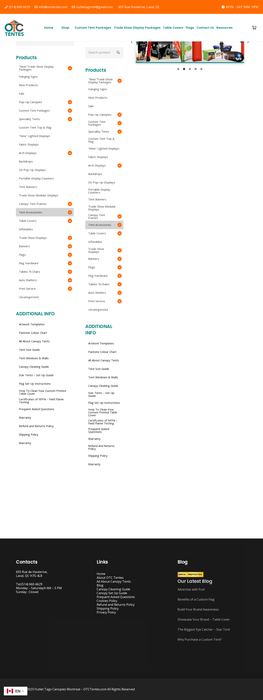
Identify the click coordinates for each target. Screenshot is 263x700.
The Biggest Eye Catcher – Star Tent (204, 629)
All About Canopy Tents (114, 581)
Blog (100, 585)
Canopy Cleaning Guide (113, 589)
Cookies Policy (107, 601)
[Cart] (254, 27)
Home (101, 574)
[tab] (178, 69)
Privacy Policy (106, 612)
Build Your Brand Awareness (198, 609)
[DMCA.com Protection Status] (191, 576)
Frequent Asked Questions (116, 597)
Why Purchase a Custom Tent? (200, 639)
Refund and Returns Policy (116, 604)
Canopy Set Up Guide (112, 593)
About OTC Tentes (110, 577)
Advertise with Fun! (191, 589)
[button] (71, 27)
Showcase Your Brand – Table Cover (204, 619)
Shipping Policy (108, 608)
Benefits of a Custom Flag (196, 599)
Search (118, 52)
